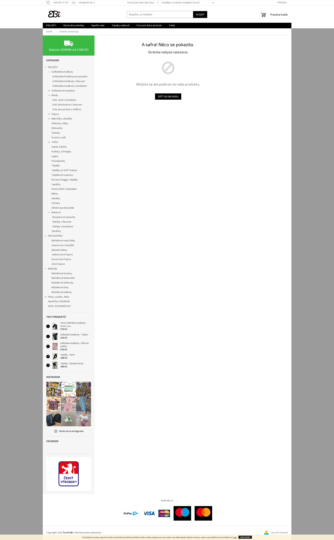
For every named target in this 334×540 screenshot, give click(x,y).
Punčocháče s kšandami (64, 189)
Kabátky (56, 198)
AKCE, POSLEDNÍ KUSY (59, 306)
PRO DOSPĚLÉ (55, 236)
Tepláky (56, 165)
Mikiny (55, 194)
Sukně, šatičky (59, 147)
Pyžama (56, 203)
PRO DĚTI (53, 67)
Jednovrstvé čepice (62, 254)
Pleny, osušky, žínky (58, 297)
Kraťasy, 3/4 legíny (61, 151)
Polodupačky (58, 161)
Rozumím (245, 537)
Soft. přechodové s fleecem (67, 104)
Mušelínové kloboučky (63, 278)
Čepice (55, 114)
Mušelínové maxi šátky (63, 240)
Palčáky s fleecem (61, 222)
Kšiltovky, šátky (60, 123)
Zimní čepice (58, 264)
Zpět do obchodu (168, 96)
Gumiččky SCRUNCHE (59, 301)
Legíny (55, 156)
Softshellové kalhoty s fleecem (68, 81)
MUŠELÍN (52, 269)
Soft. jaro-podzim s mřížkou (66, 109)
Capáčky (56, 184)
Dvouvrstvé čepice (61, 259)
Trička (55, 142)
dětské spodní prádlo (63, 208)
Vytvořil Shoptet (279, 533)
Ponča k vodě (59, 137)
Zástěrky (56, 231)
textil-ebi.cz (167, 500)
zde (235, 537)
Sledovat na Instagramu (71, 431)
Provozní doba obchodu (140, 2)
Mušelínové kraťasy (62, 273)
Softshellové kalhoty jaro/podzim (69, 76)
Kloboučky (57, 128)
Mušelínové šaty (60, 287)
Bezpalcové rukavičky (63, 217)
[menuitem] (51, 25)
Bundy (55, 95)
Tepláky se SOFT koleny (64, 170)
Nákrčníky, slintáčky (62, 118)
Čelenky (56, 133)
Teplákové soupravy (62, 175)
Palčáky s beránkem (62, 226)
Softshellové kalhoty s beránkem (69, 86)
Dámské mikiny (59, 250)
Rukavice (56, 212)
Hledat (200, 14)
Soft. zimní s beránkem (64, 100)
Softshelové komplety (63, 91)
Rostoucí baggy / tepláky (65, 180)
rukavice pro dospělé (63, 245)
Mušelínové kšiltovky (62, 283)
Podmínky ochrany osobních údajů (180, 2)
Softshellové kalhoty (62, 72)
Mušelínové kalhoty (62, 292)
